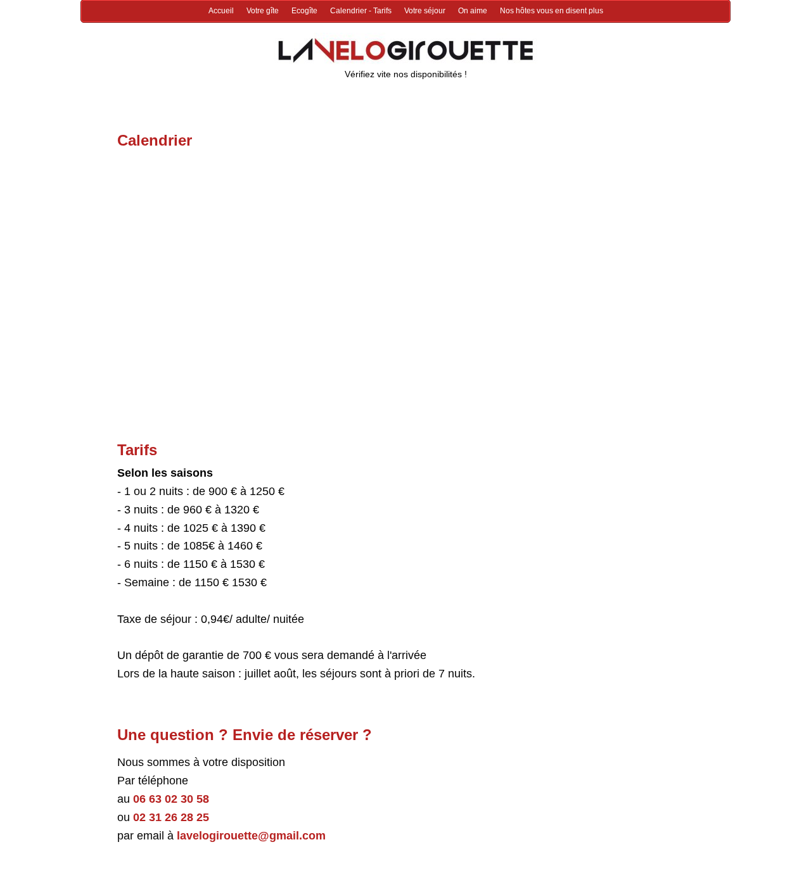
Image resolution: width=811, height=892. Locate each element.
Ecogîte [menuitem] (304, 10)
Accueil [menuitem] (221, 10)
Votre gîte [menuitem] (262, 10)
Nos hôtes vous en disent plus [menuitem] (551, 10)
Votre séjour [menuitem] (424, 10)
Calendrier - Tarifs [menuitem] (361, 10)
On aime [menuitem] (472, 10)
